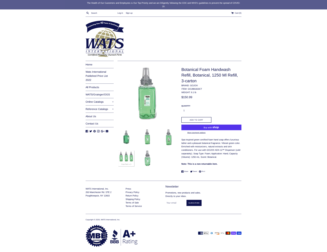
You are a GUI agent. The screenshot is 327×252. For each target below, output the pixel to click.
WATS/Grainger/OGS (98, 94)
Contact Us (92, 123)
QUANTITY (185, 106)
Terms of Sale (132, 202)
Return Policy (132, 195)
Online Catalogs (100, 101)
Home (89, 64)
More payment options (196, 133)
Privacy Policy (132, 192)
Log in (120, 13)
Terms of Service (134, 206)
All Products (92, 87)
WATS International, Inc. (110, 220)
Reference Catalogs (100, 109)
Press (128, 189)
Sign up (129, 13)
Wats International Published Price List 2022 (97, 75)
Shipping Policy (133, 199)
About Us (91, 116)
